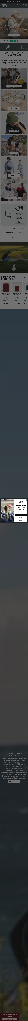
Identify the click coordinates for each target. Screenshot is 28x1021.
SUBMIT (20, 515)
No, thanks (20, 517)
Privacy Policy (20, 520)
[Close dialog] (26, 500)
